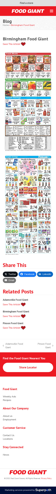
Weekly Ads (9, 396)
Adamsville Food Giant (15, 299)
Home (6, 25)
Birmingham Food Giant (16, 311)
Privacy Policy (46, 478)
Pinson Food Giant (13, 323)
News (6, 454)
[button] (51, 11)
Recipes (7, 400)
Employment (9, 419)
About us (7, 416)
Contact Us (8, 435)
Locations (8, 439)
